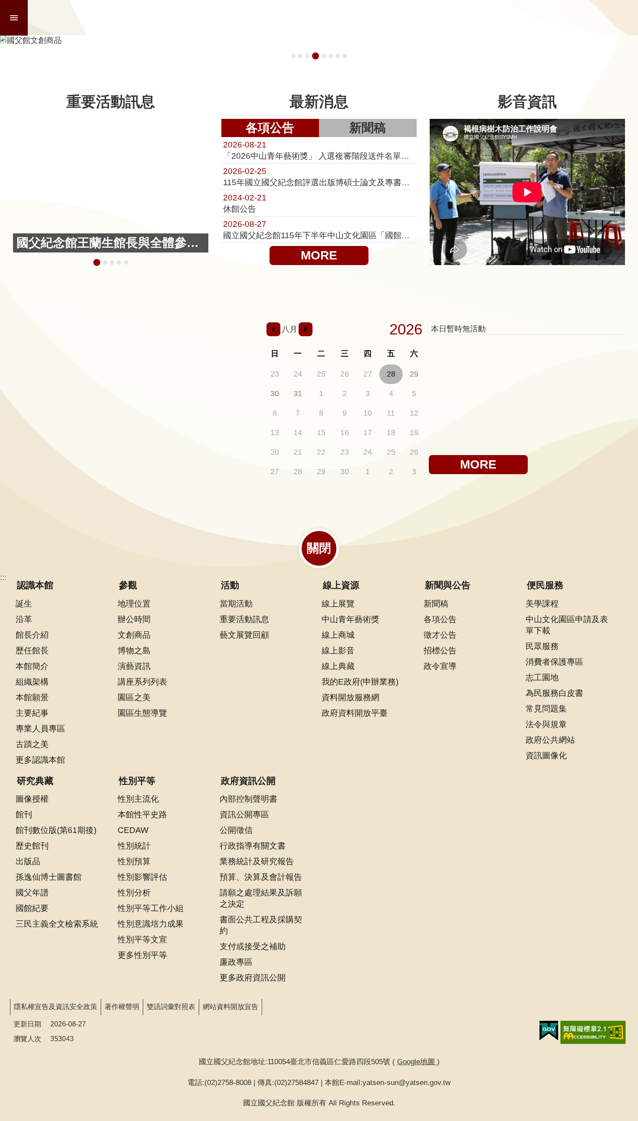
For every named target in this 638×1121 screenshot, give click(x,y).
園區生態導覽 (142, 713)
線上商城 (338, 634)
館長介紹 (32, 634)
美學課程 (542, 603)
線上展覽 (338, 603)
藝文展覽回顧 (244, 634)
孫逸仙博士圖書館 (49, 877)
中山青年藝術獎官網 (337, 56)
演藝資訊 (134, 666)
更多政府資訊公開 (253, 977)
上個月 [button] (273, 329)
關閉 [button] (319, 548)
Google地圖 (417, 1061)
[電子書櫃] (83, 386)
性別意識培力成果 (151, 923)
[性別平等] (226, 386)
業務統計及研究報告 (257, 861)
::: (3, 577)
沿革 (24, 619)
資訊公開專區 (244, 814)
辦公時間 (134, 619)
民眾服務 (542, 646)
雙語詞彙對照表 (171, 1006)
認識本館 (35, 585)
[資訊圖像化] (226, 339)
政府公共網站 (550, 739)
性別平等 (137, 781)
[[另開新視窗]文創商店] (131, 386)
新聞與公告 (447, 585)
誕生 (24, 603)
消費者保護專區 (554, 661)
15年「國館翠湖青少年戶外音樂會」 (307, 56)
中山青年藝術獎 (350, 619)
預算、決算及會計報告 (261, 877)
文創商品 (134, 634)
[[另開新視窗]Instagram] (36, 424)
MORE (319, 255)
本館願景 (32, 697)
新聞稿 (367, 127)
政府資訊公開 (248, 781)
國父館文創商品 (315, 55)
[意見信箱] (179, 424)
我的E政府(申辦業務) (360, 681)
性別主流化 (138, 798)
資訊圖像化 (546, 755)
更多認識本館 (40, 759)
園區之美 (134, 697)
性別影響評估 (142, 877)
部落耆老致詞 (112, 262)
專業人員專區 (40, 728)
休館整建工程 (324, 56)
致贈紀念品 (119, 262)
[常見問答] (226, 424)
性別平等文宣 (142, 939)
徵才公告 (440, 634)
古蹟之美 (32, 744)
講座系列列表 (142, 681)
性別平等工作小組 (151, 908)
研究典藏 (35, 781)
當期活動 (236, 603)
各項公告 (270, 127)
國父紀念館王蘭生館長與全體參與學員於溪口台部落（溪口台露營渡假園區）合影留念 (95, 262)
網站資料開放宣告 (230, 1006)
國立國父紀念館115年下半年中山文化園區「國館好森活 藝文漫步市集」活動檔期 (319, 229)
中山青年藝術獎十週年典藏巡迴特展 (293, 56)
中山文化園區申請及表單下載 (567, 624)
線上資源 (341, 585)
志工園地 (542, 677)
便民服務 (545, 585)
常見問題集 (546, 708)
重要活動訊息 (244, 619)
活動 (230, 585)
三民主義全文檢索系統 (57, 923)
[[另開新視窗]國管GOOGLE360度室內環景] (131, 339)
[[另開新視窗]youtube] (131, 424)
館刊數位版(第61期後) (56, 830)
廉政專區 (236, 962)
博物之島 (134, 650)
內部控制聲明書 (248, 798)
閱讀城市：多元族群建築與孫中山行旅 (300, 56)
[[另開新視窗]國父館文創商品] (319, 40)
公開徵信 (236, 830)
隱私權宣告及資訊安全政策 (55, 1006)
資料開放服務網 (350, 697)
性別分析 (134, 892)
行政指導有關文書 (253, 845)
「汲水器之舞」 (126, 262)
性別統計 (134, 845)
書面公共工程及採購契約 (261, 924)
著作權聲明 (122, 1006)
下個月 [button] (305, 329)
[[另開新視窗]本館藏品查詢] (83, 339)
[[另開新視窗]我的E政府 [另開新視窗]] (548, 1031)
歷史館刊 (32, 845)
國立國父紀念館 (133, 17)
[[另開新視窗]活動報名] (36, 339)
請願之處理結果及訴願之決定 (261, 898)
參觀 (128, 585)
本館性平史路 (142, 814)
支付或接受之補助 (253, 946)
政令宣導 (440, 666)
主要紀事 (32, 713)
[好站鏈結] (179, 339)
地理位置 (134, 603)
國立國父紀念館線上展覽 (331, 56)
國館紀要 (32, 908)
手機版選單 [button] (14, 18)
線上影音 (338, 650)
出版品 (28, 861)
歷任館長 (32, 650)
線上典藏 (338, 666)
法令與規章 (546, 724)
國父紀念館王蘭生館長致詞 (103, 262)
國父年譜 (32, 892)
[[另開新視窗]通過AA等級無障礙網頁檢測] (593, 1032)
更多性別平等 (142, 955)
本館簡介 (32, 666)
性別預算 (134, 861)
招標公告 (440, 650)
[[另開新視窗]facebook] (83, 424)
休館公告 (244, 203)
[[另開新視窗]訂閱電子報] (36, 386)
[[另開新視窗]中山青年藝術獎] (179, 386)
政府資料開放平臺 (355, 713)
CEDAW (133, 830)
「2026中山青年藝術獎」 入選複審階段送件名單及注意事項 (319, 150)
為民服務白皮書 (554, 693)
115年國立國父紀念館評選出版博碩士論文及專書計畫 (319, 176)
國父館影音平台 (344, 56)
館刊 (24, 814)
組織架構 (32, 681)
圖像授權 (32, 798)
